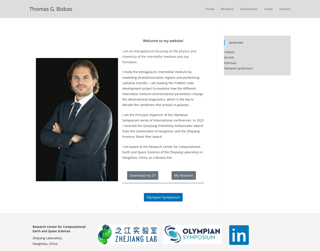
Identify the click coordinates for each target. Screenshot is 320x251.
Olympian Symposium (238, 68)
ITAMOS (180, 83)
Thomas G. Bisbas (50, 8)
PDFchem (230, 63)
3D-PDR (229, 58)
